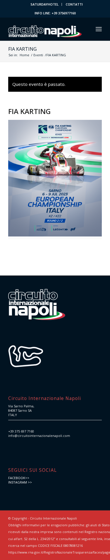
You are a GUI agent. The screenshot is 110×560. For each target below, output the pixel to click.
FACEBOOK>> (18, 478)
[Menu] (99, 29)
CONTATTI (74, 4)
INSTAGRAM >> (20, 482)
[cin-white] (45, 29)
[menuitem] (45, 4)
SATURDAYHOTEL (45, 4)
